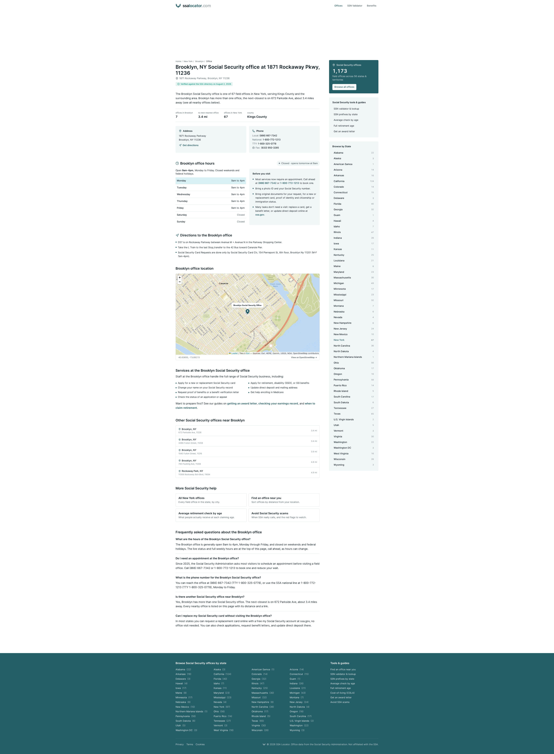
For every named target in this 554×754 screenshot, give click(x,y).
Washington (299, 725)
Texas (258, 720)
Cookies (200, 744)
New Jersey (299, 702)
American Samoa (263, 669)
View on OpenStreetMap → (304, 357)
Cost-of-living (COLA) (342, 692)
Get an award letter (344, 131)
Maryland (222, 692)
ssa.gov (259, 214)
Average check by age (346, 119)
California (222, 674)
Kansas (220, 688)
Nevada (220, 702)
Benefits (371, 5)
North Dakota (299, 706)
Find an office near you (343, 669)
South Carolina (301, 716)
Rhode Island (261, 716)
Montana (297, 697)
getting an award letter (242, 403)
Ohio (219, 711)
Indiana (297, 683)
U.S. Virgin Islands (302, 720)
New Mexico (185, 706)
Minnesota (184, 697)
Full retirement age (344, 125)
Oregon (297, 711)
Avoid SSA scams (339, 702)
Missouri (259, 697)
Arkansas (183, 674)
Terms (189, 744)
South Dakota (185, 720)
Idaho (219, 683)
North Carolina (263, 706)
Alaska (219, 669)
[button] (248, 311)
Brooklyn (199, 61)
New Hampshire (263, 702)
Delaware (183, 678)
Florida (220, 678)
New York (188, 61)
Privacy (180, 744)
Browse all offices (344, 86)
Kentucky (260, 688)
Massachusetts (263, 692)
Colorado (260, 674)
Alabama (183, 669)
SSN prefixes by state (346, 114)
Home (178, 61)
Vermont (221, 725)
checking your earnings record (278, 403)
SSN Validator (354, 5)
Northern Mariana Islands (191, 711)
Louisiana (298, 688)
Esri (248, 353)
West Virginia (224, 730)
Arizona (297, 669)
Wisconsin (260, 730)
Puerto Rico (223, 716)
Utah (181, 725)
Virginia (259, 725)
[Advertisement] (277, 33)
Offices (338, 5)
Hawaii (182, 683)
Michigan (298, 692)
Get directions (190, 145)
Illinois (258, 683)
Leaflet (234, 353)
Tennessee (222, 720)
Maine (181, 692)
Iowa (181, 688)
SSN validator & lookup (346, 108)
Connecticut (299, 674)
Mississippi (223, 697)
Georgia (259, 678)
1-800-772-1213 (271, 139)
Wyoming (297, 730)
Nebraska (183, 702)
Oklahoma (260, 711)
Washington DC (186, 730)
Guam (295, 678)
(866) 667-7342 (268, 135)
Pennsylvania (186, 716)
